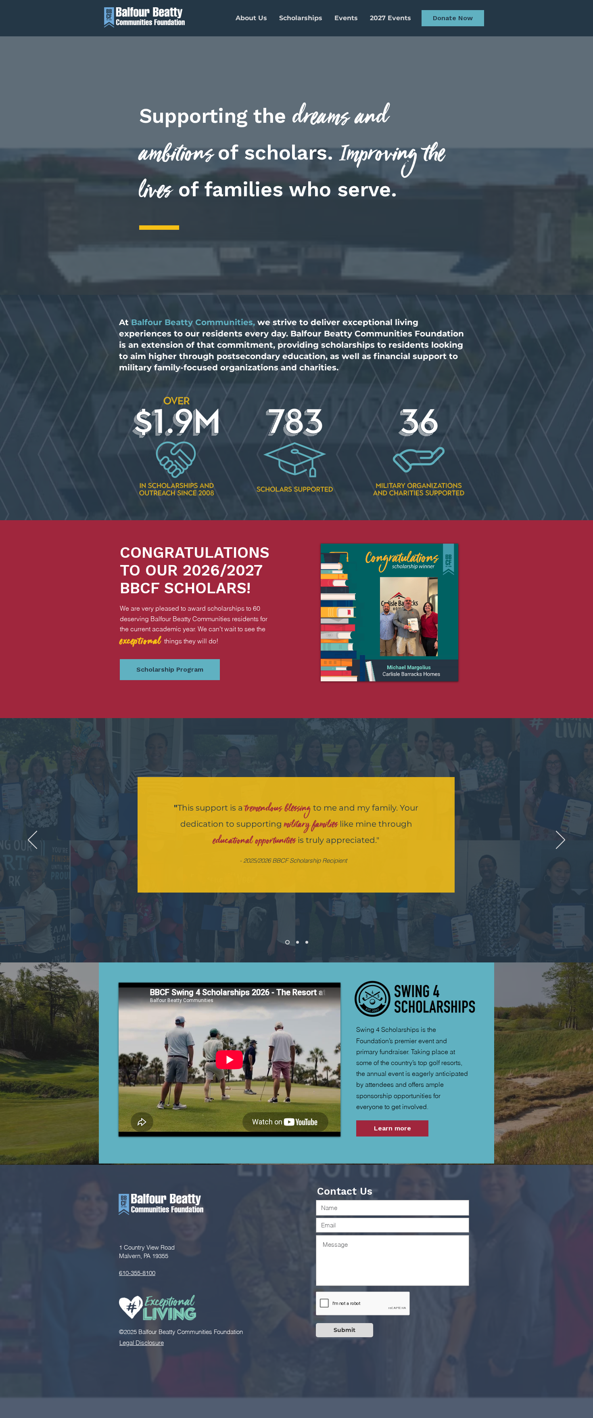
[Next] (560, 840)
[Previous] (32, 840)
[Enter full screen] (447, 670)
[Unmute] (345, 670)
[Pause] (331, 670)
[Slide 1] (297, 942)
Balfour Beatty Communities (192, 322)
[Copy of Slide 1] (306, 942)
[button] (453, 18)
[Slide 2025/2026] (287, 942)
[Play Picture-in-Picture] (433, 670)
